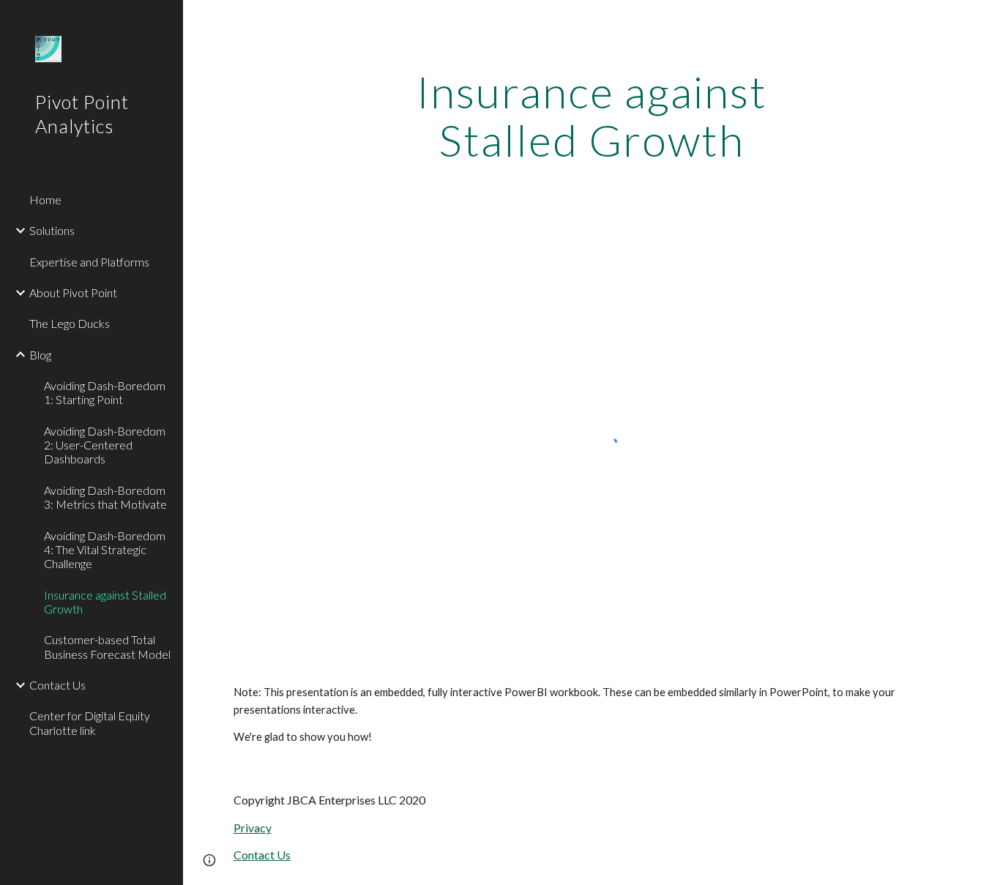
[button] (209, 860)
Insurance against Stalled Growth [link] (105, 602)
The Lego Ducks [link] (69, 323)
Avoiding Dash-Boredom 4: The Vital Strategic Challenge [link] (104, 550)
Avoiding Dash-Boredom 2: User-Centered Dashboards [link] (104, 445)
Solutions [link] (52, 230)
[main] (592, 115)
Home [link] (45, 199)
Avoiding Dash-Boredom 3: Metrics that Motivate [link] (105, 497)
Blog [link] (40, 355)
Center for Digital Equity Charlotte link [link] (89, 722)
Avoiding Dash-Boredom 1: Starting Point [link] (104, 392)
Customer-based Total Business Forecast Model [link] (107, 646)
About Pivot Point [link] (73, 292)
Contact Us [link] (57, 685)
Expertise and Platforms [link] (89, 262)
